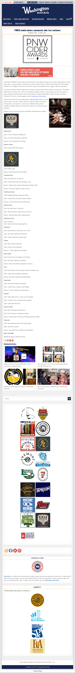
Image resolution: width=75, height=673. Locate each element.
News (61, 19)
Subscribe (7, 576)
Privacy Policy (37, 671)
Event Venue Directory (21, 19)
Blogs (68, 19)
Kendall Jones (33, 32)
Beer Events (7, 19)
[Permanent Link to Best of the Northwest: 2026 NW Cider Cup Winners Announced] (54, 377)
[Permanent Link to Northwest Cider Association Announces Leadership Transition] (20, 377)
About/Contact (20, 23)
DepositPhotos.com (49, 662)
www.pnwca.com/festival (39, 96)
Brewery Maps (52, 19)
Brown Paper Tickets (37, 99)
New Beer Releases (38, 19)
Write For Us (7, 23)
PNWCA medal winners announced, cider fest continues (37, 30)
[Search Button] (71, 19)
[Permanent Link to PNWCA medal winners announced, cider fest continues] (37, 49)
